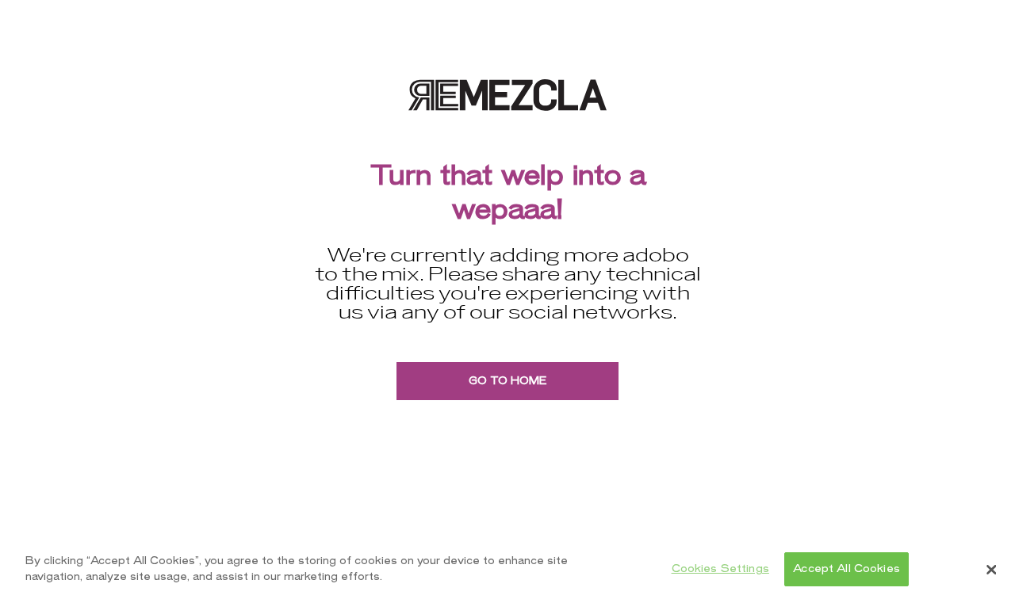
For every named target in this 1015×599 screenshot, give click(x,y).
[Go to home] (507, 95)
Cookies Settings (720, 569)
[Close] (991, 570)
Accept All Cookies (846, 569)
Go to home (507, 381)
